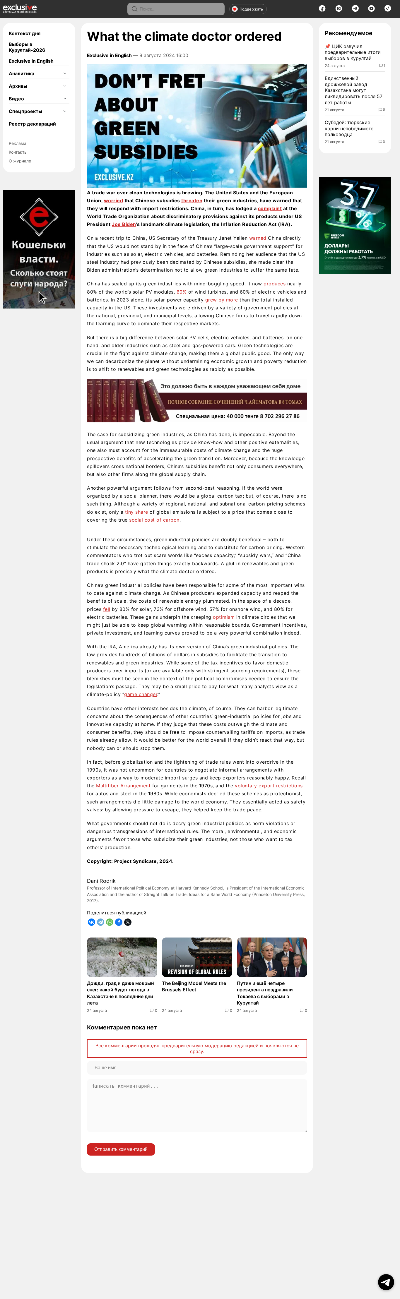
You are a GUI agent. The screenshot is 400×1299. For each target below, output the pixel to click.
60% (182, 292)
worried (113, 200)
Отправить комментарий (121, 1149)
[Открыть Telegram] (386, 1282)
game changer (140, 694)
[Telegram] (355, 10)
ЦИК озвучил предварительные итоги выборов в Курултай (353, 52)
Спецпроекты (25, 111)
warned (257, 238)
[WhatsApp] (109, 922)
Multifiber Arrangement (123, 786)
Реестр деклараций (32, 124)
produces (275, 284)
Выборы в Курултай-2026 (27, 47)
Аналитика (21, 73)
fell (106, 609)
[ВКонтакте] (91, 922)
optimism (224, 617)
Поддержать (251, 9)
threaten (191, 200)
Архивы (18, 86)
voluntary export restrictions (269, 786)
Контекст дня (24, 33)
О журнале (20, 160)
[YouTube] (371, 10)
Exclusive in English (31, 61)
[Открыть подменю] (64, 73)
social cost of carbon (154, 520)
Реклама (17, 143)
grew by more (221, 300)
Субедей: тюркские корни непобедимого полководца (349, 128)
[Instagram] (338, 10)
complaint (270, 208)
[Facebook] (322, 10)
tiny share (136, 512)
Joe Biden (124, 224)
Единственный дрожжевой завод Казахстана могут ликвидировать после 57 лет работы (353, 90)
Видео (16, 99)
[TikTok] (387, 10)
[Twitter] (127, 922)
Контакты (18, 152)
